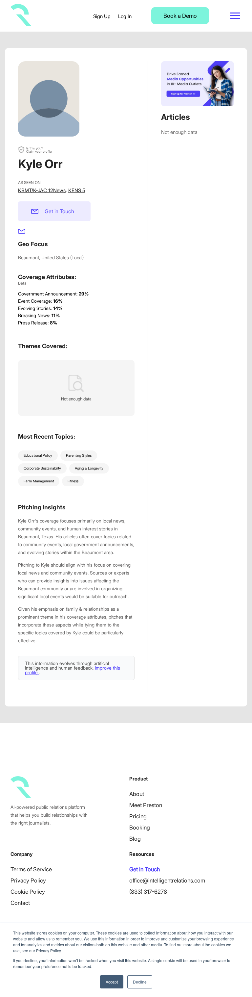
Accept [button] (112, 981)
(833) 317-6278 (148, 891)
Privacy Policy (28, 880)
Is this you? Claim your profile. (39, 149)
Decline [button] (140, 981)
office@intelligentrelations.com (167, 880)
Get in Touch (59, 211)
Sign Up (102, 16)
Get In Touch (144, 869)
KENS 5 (76, 190)
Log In (125, 16)
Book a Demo (180, 16)
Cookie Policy (27, 891)
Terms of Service (31, 869)
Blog (135, 838)
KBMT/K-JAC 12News (42, 190)
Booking (139, 827)
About (136, 794)
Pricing (138, 816)
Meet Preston (145, 805)
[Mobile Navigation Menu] (235, 15)
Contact (20, 903)
